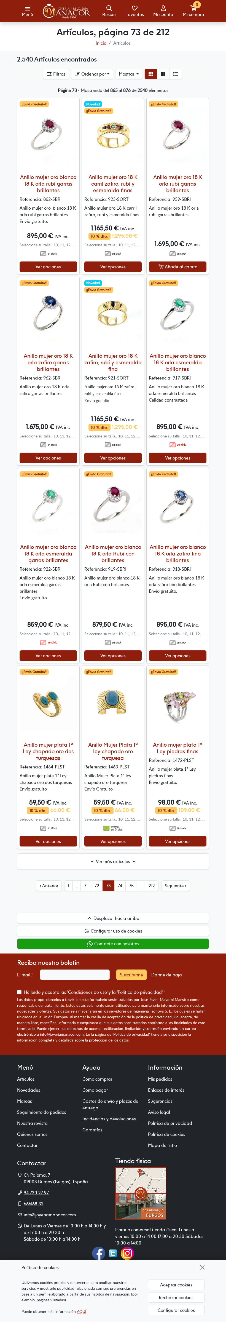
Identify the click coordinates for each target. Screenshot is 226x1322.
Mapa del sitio (162, 1145)
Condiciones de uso (87, 992)
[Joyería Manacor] (67, 11)
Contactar (27, 1145)
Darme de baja (166, 975)
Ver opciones (48, 266)
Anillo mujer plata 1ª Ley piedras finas (177, 748)
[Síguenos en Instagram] (127, 1253)
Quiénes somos (32, 1134)
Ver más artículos (113, 861)
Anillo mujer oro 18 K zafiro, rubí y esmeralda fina (113, 362)
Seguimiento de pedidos (41, 1112)
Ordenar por (93, 74)
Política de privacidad (140, 992)
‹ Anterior (49, 885)
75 (131, 885)
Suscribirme (131, 975)
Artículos (25, 1079)
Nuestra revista (32, 1123)
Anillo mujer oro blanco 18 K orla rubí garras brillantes (48, 183)
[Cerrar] (202, 1267)
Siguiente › (175, 885)
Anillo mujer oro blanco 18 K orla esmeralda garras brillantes (48, 553)
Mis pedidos (160, 1079)
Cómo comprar (97, 1079)
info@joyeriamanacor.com (62, 1034)
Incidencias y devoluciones (109, 1118)
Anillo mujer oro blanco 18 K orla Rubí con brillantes (113, 553)
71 (86, 885)
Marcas (24, 1101)
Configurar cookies (176, 1310)
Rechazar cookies (176, 1297)
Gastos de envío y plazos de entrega (110, 1104)
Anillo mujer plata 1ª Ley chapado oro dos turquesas (48, 751)
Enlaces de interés (166, 1090)
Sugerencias (160, 1101)
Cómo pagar (95, 1090)
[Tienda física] (140, 1193)
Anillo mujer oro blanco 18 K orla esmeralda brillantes (178, 362)
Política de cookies (166, 1134)
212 (152, 885)
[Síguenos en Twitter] (113, 1253)
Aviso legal (159, 1112)
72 (97, 885)
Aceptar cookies (176, 1285)
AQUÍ (81, 1311)
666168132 (34, 1203)
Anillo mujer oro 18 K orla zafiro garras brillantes (48, 362)
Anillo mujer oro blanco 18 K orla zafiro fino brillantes (178, 553)
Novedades (28, 1090)
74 (120, 885)
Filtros (58, 74)
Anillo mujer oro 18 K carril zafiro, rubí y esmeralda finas (113, 183)
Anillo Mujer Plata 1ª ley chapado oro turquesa (113, 751)
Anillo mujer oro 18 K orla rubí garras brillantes (177, 183)
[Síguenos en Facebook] (98, 1253)
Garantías (92, 1130)
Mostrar (127, 74)
